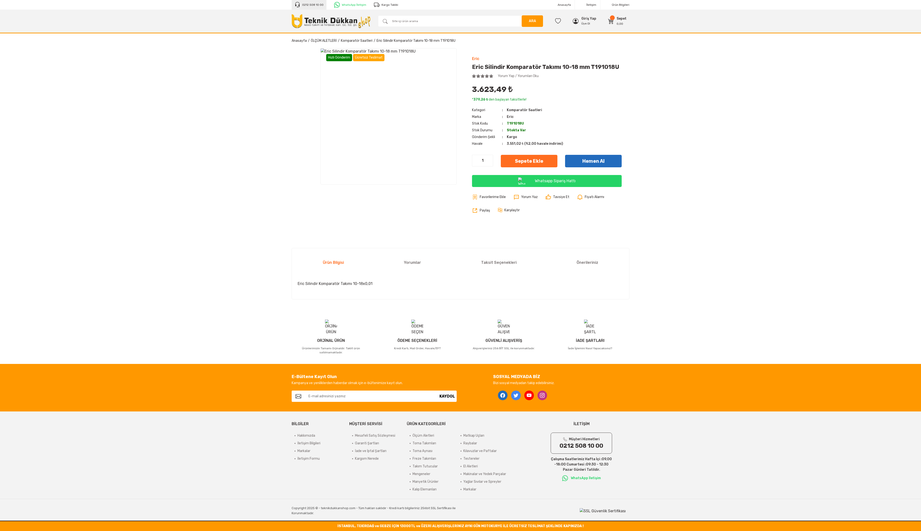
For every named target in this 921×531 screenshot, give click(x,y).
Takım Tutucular (425, 466)
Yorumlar (412, 262)
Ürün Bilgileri (620, 4)
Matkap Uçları (473, 436)
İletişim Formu (308, 459)
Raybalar (470, 443)
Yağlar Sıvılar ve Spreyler (482, 482)
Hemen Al (593, 161)
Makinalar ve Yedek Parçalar (484, 474)
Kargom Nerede (367, 459)
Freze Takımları (424, 459)
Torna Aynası (422, 451)
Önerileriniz (587, 262)
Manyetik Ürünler (425, 482)
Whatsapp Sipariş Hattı (555, 181)
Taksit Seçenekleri (499, 262)
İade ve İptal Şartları (370, 451)
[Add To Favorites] (489, 197)
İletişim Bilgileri (308, 443)
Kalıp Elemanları (425, 489)
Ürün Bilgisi (333, 262)
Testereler (471, 459)
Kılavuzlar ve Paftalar (480, 451)
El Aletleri (470, 466)
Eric (475, 58)
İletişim (591, 4)
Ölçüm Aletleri (423, 436)
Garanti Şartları (367, 443)
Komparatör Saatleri (524, 110)
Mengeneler (421, 474)
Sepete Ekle (529, 161)
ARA (532, 21)
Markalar (303, 451)
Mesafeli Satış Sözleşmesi (375, 436)
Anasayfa (564, 4)
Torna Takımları (424, 443)
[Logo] (331, 21)
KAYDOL (447, 396)
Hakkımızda (306, 436)
